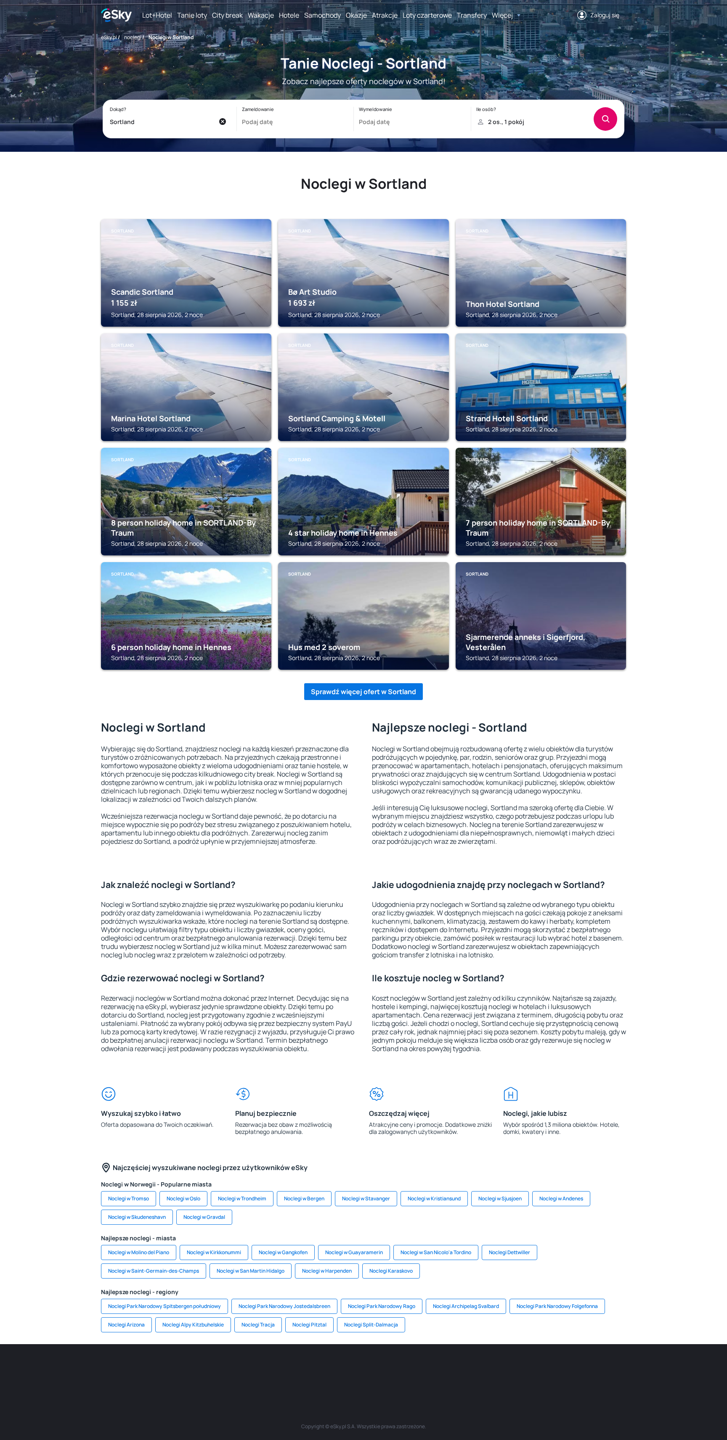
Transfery (472, 15)
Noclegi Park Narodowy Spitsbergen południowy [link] (164, 1306)
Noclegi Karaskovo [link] (391, 1270)
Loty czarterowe (427, 15)
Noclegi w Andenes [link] (561, 1198)
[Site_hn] (540, 1369)
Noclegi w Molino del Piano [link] (138, 1252)
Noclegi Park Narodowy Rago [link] (381, 1306)
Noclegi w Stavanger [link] (366, 1198)
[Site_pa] (439, 1369)
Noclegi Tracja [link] (258, 1324)
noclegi (132, 37)
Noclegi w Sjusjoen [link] (500, 1198)
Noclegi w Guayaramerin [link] (354, 1252)
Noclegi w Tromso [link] (128, 1198)
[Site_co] (388, 1369)
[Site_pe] (237, 1369)
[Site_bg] (212, 1369)
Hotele (289, 15)
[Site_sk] (338, 1369)
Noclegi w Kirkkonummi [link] (214, 1252)
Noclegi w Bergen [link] (304, 1198)
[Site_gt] (515, 1369)
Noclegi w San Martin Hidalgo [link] (250, 1270)
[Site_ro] (186, 1369)
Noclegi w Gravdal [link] (204, 1217)
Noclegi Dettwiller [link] (509, 1252)
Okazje (356, 15)
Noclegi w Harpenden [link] (327, 1270)
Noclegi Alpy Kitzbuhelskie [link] (193, 1324)
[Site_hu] (363, 1369)
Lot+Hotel (157, 15)
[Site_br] (161, 1369)
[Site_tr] (262, 1369)
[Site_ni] (489, 1369)
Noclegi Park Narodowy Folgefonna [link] (557, 1306)
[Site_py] (565, 1369)
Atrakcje (385, 15)
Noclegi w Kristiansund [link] (434, 1198)
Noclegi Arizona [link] (126, 1324)
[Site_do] (414, 1369)
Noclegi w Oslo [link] (183, 1198)
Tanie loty (192, 15)
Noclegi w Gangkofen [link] (283, 1252)
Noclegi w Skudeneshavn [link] (137, 1217)
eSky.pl (109, 37)
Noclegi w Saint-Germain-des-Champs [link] (153, 1270)
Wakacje (261, 15)
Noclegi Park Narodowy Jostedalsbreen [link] (284, 1306)
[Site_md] (313, 1369)
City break (227, 15)
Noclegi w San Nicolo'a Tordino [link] (436, 1252)
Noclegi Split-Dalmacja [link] (371, 1324)
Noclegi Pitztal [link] (309, 1324)
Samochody (322, 15)
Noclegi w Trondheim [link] (242, 1198)
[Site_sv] (464, 1369)
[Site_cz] (287, 1369)
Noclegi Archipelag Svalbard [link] (466, 1306)
